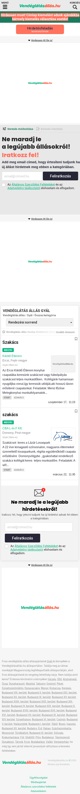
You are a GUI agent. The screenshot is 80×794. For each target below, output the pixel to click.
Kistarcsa (55, 688)
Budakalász (38, 741)
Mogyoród (8, 732)
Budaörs (32, 728)
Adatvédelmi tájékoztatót (23, 188)
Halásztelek (20, 723)
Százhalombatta (61, 728)
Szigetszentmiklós (12, 688)
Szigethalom (23, 719)
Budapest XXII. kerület (42, 701)
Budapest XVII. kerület (52, 710)
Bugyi (62, 723)
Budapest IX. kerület (39, 697)
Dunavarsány (32, 688)
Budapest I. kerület (39, 723)
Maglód (30, 683)
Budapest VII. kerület (28, 715)
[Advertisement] (40, 83)
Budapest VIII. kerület (14, 692)
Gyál (30, 315)
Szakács (10, 342)
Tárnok (19, 741)
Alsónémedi (70, 679)
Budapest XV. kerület (64, 697)
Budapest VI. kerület (43, 719)
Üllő (59, 679)
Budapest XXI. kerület (64, 692)
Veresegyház (61, 741)
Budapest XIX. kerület (47, 706)
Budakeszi (48, 737)
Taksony (40, 683)
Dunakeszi (8, 741)
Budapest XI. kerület (53, 715)
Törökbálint (21, 732)
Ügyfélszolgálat (38, 777)
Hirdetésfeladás (40, 29)
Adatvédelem (38, 791)
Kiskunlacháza (10, 737)
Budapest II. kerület (39, 692)
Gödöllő (29, 737)
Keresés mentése (52, 129)
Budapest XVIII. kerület (24, 710)
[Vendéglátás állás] (40, 6)
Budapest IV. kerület (22, 706)
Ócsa (5, 683)
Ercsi (27, 741)
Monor (44, 688)
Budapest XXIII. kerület (15, 701)
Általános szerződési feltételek (38, 786)
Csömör (61, 719)
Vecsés (52, 679)
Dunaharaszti (17, 683)
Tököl (54, 723)
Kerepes (66, 688)
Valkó (49, 741)
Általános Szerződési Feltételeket (33, 184)
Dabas (47, 728)
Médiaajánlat (38, 782)
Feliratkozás (60, 176)
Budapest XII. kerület (14, 728)
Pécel (60, 683)
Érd (40, 728)
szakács (10, 414)
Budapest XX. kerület (14, 697)
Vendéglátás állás (14, 315)
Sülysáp (58, 732)
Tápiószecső (62, 737)
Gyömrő (51, 683)
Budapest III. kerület (41, 732)
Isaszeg (71, 723)
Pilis (38, 737)
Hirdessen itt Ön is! (41, 40)
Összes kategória (45, 315)
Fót (22, 737)
